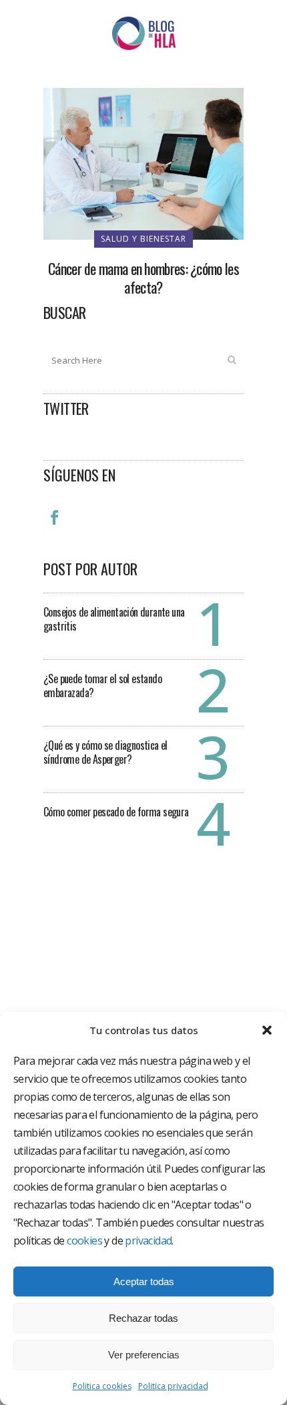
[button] (267, 1030)
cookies (84, 1240)
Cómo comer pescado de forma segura (116, 812)
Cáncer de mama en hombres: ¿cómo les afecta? (143, 278)
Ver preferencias (144, 1354)
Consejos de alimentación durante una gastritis (113, 619)
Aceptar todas (143, 1281)
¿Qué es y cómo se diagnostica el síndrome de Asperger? (105, 752)
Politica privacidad (173, 1386)
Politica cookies (102, 1386)
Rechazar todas (143, 1318)
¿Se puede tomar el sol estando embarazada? (102, 686)
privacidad (148, 1240)
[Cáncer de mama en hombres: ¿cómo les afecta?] (143, 162)
